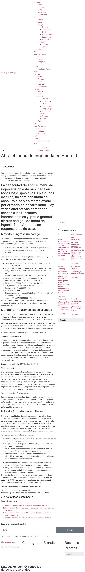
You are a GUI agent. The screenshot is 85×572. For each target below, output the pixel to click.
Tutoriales (44, 148)
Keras (40, 10)
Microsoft (41, 42)
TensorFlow (42, 15)
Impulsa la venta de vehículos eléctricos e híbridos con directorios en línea (77, 255)
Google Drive (47, 34)
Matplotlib (42, 12)
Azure (40, 5)
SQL (39, 57)
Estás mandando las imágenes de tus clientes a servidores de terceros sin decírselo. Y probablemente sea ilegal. (64, 247)
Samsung (48, 150)
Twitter (40, 49)
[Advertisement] (71, 177)
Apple (40, 22)
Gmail (44, 32)
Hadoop (41, 59)
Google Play (46, 39)
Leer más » (62, 259)
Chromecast (46, 29)
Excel (35, 67)
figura (20, 404)
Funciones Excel (44, 69)
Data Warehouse (39, 54)
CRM (35, 52)
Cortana (45, 44)
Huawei (40, 150)
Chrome (45, 27)
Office (44, 47)
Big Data (36, 2)
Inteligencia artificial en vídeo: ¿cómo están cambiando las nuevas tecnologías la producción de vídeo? (63, 285)
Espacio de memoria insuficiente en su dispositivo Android (28, 518)
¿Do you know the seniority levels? (76, 309)
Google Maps (47, 37)
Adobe (40, 20)
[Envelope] (60, 72)
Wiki (35, 72)
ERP (35, 64)
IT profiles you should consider (77, 273)
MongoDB (41, 62)
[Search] (59, 226)
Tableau (41, 7)
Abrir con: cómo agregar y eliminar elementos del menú (27, 505)
